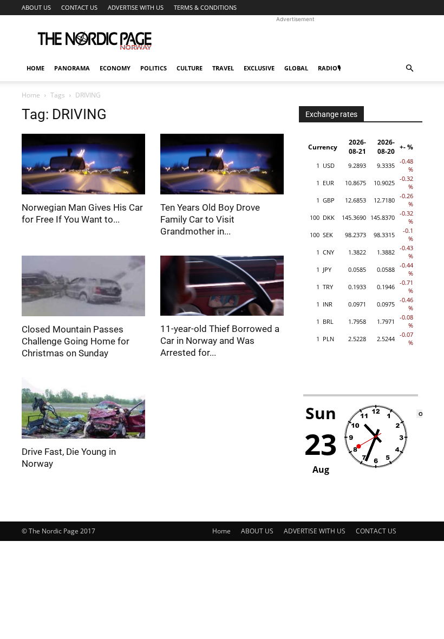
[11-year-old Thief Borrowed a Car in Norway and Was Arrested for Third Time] (222, 286)
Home (35, 68)
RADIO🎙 (329, 68)
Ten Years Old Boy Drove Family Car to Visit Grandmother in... (210, 219)
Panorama (72, 68)
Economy (115, 68)
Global (296, 68)
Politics (153, 68)
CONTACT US (79, 7)
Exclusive (259, 68)
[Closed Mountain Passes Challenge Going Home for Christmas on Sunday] (83, 286)
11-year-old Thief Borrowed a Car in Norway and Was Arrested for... (219, 340)
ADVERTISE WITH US (136, 7)
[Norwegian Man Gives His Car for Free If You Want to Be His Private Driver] (83, 164)
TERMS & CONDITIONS (205, 7)
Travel (223, 68)
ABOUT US (36, 7)
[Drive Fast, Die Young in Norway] (83, 408)
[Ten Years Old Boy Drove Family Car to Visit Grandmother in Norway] (222, 164)
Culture (190, 68)
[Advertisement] (295, 39)
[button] (409, 68)
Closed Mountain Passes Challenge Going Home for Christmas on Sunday (75, 341)
